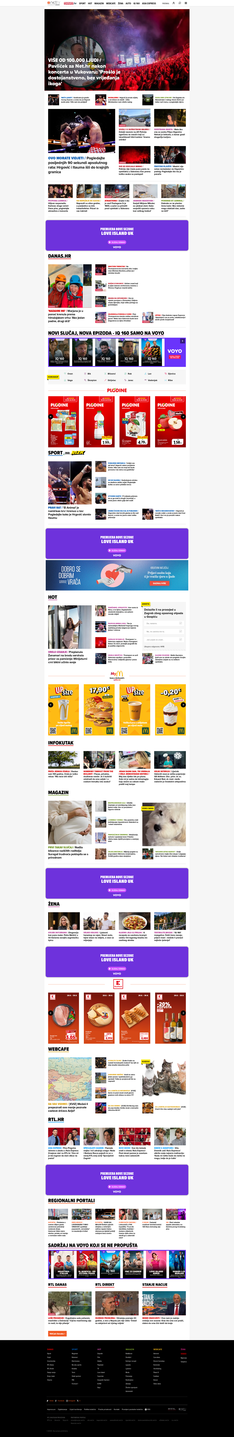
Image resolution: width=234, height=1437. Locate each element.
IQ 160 (136, 3)
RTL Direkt (50, 1368)
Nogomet (75, 1353)
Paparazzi (100, 1365)
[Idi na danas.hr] (70, 3)
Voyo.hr (65, 1420)
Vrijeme (49, 1380)
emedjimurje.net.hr (78, 1420)
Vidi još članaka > (57, 1333)
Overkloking (157, 1368)
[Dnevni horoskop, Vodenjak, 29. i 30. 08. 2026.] (151, 380)
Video (183, 1353)
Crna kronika (51, 1361)
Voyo (99, 1387)
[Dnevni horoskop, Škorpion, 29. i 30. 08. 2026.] (90, 380)
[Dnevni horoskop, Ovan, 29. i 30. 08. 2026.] (70, 373)
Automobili (129, 1391)
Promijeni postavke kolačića (132, 1409)
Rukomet (75, 1357)
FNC (73, 1380)
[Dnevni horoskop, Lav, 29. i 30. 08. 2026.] (151, 373)
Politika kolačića (90, 1409)
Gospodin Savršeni (103, 1380)
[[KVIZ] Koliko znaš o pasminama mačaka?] (164, 1077)
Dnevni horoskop (159, 1361)
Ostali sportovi (76, 1376)
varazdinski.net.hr (116, 1420)
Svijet (49, 1357)
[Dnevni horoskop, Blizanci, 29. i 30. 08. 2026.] (110, 373)
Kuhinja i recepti (131, 1361)
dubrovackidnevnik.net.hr (147, 1420)
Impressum (51, 1409)
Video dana (157, 1383)
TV (98, 1368)
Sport (82, 3)
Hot (90, 3)
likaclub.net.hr (76, 1423)
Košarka (74, 1368)
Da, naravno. (152, 623)
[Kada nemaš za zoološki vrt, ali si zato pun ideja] (164, 824)
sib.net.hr (90, 1420)
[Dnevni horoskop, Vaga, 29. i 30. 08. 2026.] (70, 380)
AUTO (128, 3)
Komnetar (156, 1365)
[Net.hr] (182, 1409)
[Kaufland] (117, 984)
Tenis (73, 1372)
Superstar (100, 1376)
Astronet (156, 1353)
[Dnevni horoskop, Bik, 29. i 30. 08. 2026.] (90, 373)
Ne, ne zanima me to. (156, 631)
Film (98, 1357)
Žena (120, 3)
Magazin (99, 3)
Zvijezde (100, 1353)
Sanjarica (184, 1361)
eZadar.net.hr (164, 1420)
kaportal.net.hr (102, 1420)
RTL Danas (50, 1365)
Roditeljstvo (129, 1380)
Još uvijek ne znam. (155, 639)
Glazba (99, 1361)
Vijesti (49, 1353)
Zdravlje (128, 1383)
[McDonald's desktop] (117, 681)
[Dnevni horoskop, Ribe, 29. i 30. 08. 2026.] (171, 380)
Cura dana (156, 1357)
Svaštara (156, 1376)
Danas (50, 1349)
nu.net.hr (175, 1420)
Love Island (101, 1372)
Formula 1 (75, 1383)
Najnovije (184, 1358)
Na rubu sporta (76, 1365)
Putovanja (129, 1376)
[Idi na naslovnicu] (55, 5)
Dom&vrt (128, 1357)
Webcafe (111, 3)
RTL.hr (49, 1420)
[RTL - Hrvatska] (172, 1409)
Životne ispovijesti (131, 1387)
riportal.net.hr (130, 1420)
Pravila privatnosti (104, 1409)
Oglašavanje (62, 1409)
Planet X (156, 1372)
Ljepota (128, 1365)
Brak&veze (129, 1353)
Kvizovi (155, 1380)
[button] (51, 341)
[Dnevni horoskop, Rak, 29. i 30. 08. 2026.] (130, 373)
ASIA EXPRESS (149, 3)
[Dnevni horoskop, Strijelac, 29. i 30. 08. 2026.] (110, 380)
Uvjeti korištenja (76, 1409)
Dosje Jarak (51, 1376)
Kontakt (116, 1409)
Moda (127, 1372)
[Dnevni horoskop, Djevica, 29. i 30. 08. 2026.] (171, 373)
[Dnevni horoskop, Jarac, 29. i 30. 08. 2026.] (130, 380)
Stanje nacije (51, 1372)
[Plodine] (117, 393)
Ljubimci (128, 1368)
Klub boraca (75, 1361)
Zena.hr (57, 1420)
